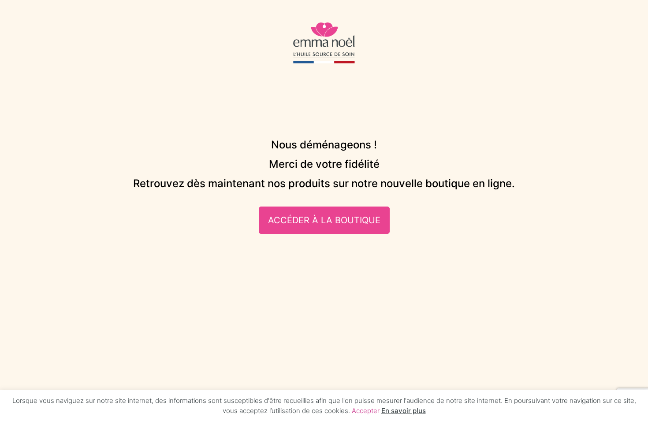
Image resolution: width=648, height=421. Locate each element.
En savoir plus (403, 410)
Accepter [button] (366, 410)
